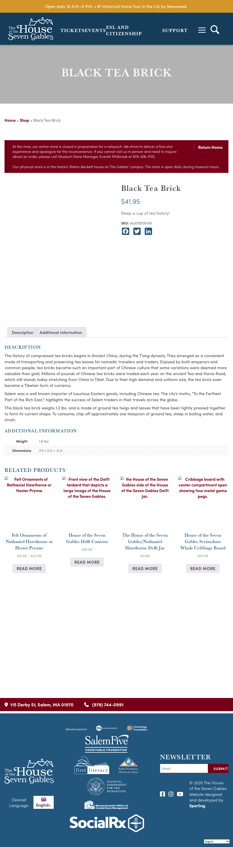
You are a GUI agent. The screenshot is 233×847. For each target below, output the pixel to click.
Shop (24, 120)
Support (175, 30)
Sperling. (197, 805)
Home (10, 120)
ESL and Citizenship (124, 30)
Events (95, 30)
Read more (29, 568)
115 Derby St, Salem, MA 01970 (41, 704)
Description (22, 332)
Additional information (61, 332)
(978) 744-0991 (107, 704)
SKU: (125, 222)
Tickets (73, 30)
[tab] (23, 332)
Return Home (210, 147)
